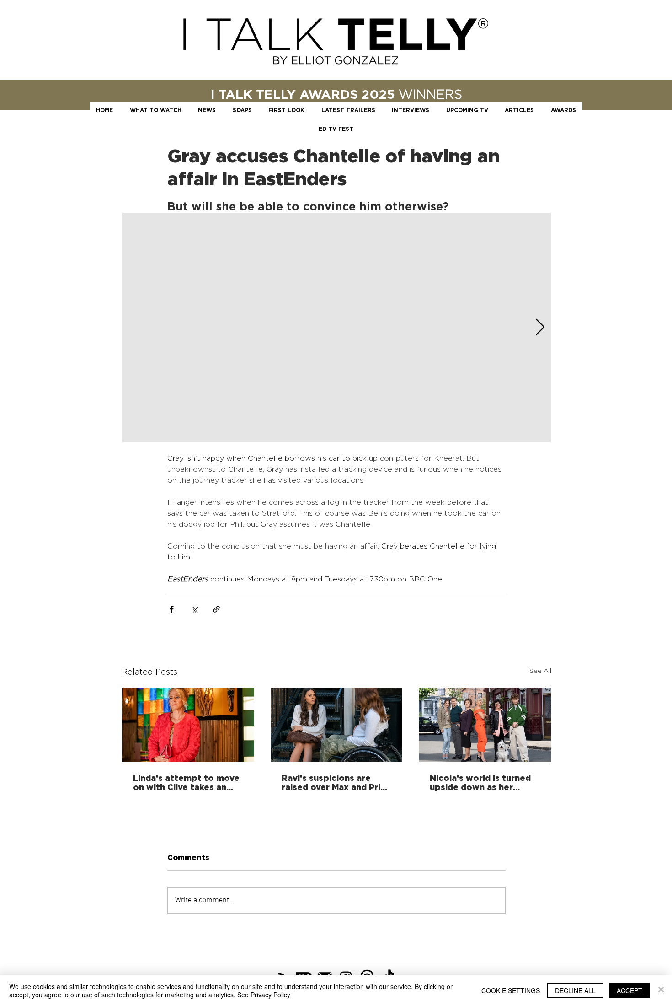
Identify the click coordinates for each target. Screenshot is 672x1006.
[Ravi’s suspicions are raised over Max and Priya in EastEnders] (337, 725)
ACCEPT (629, 990)
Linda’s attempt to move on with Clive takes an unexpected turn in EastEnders (186, 782)
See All (540, 670)
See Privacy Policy (263, 994)
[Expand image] (336, 327)
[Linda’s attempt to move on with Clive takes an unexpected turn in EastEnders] (188, 725)
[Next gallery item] (540, 328)
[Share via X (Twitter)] (194, 609)
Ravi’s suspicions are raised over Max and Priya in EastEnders (336, 782)
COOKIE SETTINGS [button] (510, 990)
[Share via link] (216, 609)
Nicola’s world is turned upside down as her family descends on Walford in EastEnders (480, 782)
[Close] (661, 990)
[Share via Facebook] (171, 609)
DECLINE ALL (575, 990)
